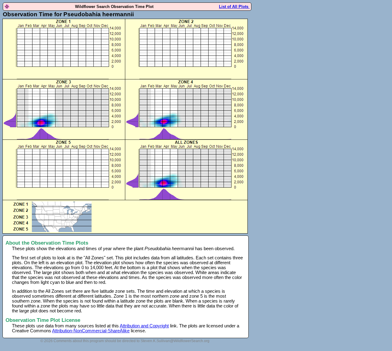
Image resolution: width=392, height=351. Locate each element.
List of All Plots (234, 6)
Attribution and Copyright (144, 325)
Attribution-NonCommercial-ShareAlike (91, 330)
